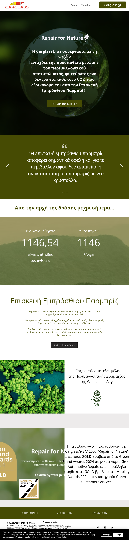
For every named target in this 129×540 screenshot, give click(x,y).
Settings (106, 534)
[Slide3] (66, 192)
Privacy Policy (61, 537)
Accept (118, 534)
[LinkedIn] (112, 527)
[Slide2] (64, 192)
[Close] (125, 534)
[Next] (121, 166)
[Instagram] (104, 527)
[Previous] (7, 166)
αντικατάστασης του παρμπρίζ (86, 329)
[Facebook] (97, 527)
